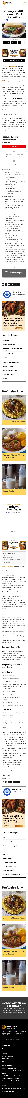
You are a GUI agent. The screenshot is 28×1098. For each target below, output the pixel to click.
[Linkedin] (19, 42)
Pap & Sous (6, 358)
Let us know (13, 274)
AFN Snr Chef (16, 19)
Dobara (5, 378)
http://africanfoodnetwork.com (18, 294)
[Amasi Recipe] (14, 476)
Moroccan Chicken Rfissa (14, 422)
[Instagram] (11, 1088)
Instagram (16, 1088)
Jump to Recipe (9, 60)
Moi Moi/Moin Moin (8, 366)
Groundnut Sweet (8, 354)
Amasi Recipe (9, 491)
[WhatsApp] (15, 42)
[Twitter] (8, 42)
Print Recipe (20, 60)
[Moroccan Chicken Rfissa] (14, 407)
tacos (21, 91)
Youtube (14, 1091)
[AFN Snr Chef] (7, 20)
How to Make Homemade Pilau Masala (12, 1075)
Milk (3, 81)
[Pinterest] (12, 42)
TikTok (24, 1088)
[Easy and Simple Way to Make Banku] (14, 440)
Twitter (6, 1091)
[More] (23, 42)
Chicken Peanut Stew (9, 344)
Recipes (7, 9)
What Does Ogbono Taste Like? (12, 370)
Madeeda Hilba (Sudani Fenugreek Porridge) (13, 349)
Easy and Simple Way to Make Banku (12, 1071)
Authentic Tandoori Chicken (11, 362)
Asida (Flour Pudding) (9, 374)
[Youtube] (9, 1091)
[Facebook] (5, 42)
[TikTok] (20, 1088)
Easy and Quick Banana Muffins (10, 1078)
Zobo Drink (6, 340)
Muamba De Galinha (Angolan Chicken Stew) (14, 1080)
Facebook (7, 1088)
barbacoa (13, 66)
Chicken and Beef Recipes (16, 9)
